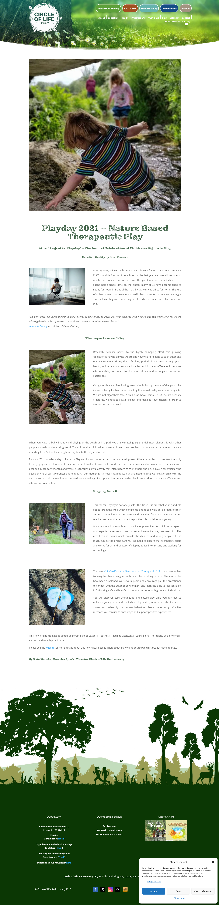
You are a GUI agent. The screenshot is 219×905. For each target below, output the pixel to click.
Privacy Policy (179, 898)
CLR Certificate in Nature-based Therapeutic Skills (133, 571)
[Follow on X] (102, 889)
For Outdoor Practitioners (109, 834)
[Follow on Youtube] (117, 889)
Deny (178, 891)
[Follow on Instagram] (110, 889)
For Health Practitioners (109, 830)
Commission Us (169, 8)
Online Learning (149, 8)
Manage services (154, 881)
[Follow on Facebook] (95, 889)
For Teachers (109, 826)
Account (186, 8)
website (50, 647)
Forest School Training (108, 8)
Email (61, 838)
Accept (153, 891)
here (68, 862)
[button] (213, 862)
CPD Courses (130, 8)
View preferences (203, 891)
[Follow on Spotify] (125, 889)
